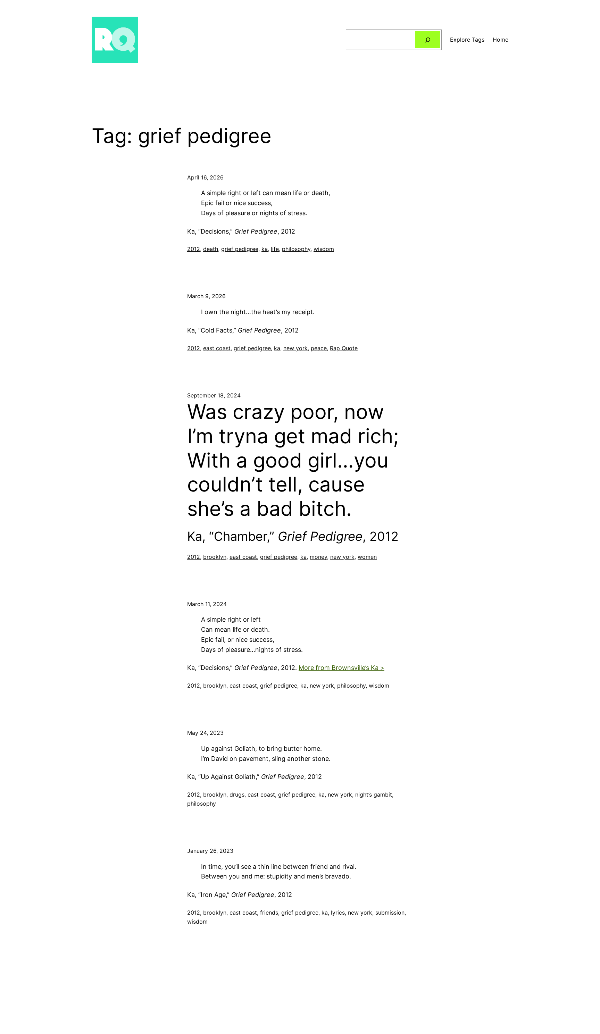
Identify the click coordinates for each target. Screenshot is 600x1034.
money (318, 556)
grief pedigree (239, 248)
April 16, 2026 (205, 177)
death (210, 248)
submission (390, 912)
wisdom (324, 248)
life (275, 248)
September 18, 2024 (214, 395)
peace (319, 348)
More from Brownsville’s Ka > (341, 667)
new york (295, 348)
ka (264, 248)
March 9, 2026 (206, 296)
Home (500, 39)
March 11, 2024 (207, 603)
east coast (217, 348)
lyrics (338, 912)
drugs (237, 794)
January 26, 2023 (210, 850)
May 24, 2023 (205, 732)
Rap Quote (344, 348)
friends (269, 912)
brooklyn (214, 556)
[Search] (427, 39)
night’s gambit (373, 794)
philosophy (296, 248)
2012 (193, 248)
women (367, 556)
